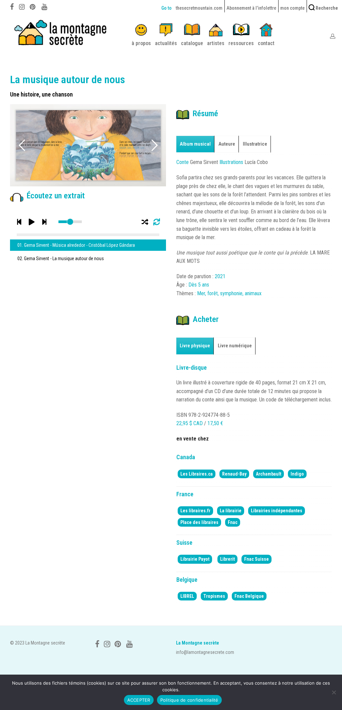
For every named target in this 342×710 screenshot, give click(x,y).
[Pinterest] (33, 6)
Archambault (268, 474)
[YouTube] (44, 6)
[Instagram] (22, 6)
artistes (215, 43)
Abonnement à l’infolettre (251, 8)
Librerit (227, 559)
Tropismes (214, 596)
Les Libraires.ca (196, 474)
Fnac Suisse (256, 559)
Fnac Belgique (249, 596)
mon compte (292, 8)
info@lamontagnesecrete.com (205, 652)
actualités (166, 43)
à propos (141, 43)
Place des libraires (199, 522)
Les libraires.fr (195, 510)
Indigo (297, 474)
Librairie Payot (194, 559)
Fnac (232, 522)
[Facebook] (12, 6)
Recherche (326, 8)
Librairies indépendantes (276, 510)
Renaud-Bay (234, 474)
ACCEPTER (138, 700)
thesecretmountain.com (199, 8)
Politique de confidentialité (189, 700)
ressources (241, 43)
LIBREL (187, 596)
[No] (333, 692)
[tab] (195, 144)
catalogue (192, 43)
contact (266, 43)
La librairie (230, 510)
